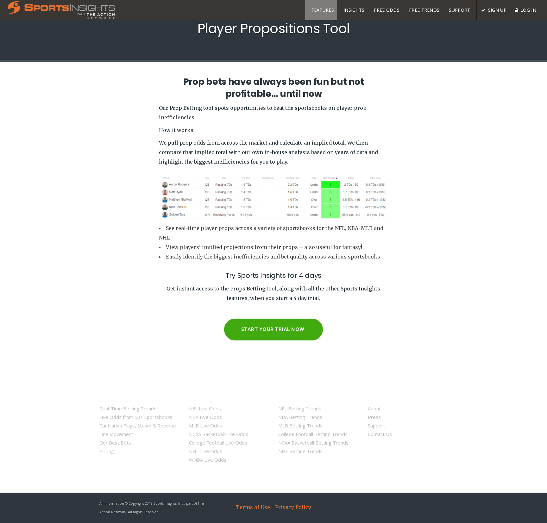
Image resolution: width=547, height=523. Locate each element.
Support (376, 425)
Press (374, 417)
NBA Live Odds (205, 417)
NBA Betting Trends (300, 417)
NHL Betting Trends (300, 451)
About (374, 408)
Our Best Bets (115, 442)
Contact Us (380, 434)
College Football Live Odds (218, 442)
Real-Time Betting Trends (127, 408)
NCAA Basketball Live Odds (218, 434)
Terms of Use (253, 507)
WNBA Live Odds (207, 460)
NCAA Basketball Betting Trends (313, 442)
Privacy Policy (293, 507)
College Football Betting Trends (313, 434)
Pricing (106, 451)
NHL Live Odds (205, 451)
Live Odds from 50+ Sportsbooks (135, 417)
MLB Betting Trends (300, 425)
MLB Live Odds (205, 425)
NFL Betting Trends (299, 408)
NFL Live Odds (205, 408)
